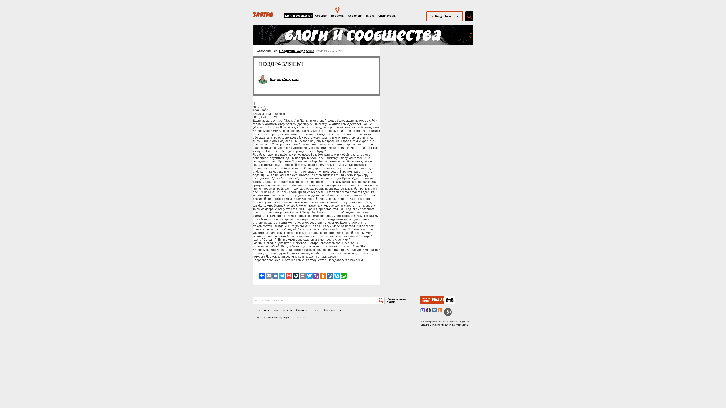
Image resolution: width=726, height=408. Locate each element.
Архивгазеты (450, 299)
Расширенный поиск (396, 300)
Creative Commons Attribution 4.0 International (444, 325)
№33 (437, 299)
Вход (438, 16)
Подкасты (337, 15)
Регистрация (452, 16)
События (321, 15)
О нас (256, 317)
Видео (370, 15)
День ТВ (301, 317)
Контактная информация (275, 317)
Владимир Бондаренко (296, 51)
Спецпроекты (387, 15)
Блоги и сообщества (298, 15)
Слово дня (355, 15)
